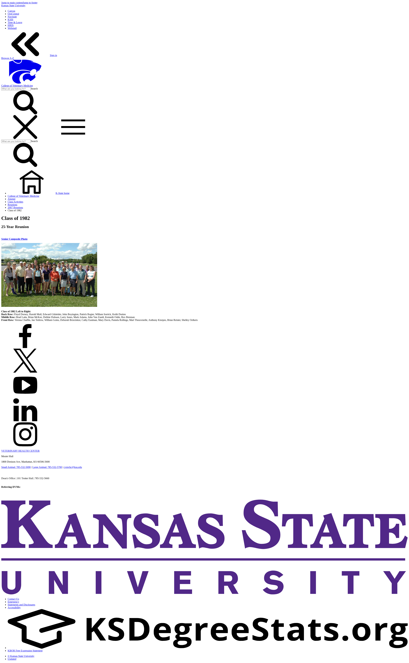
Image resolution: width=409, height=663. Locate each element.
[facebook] (25, 347)
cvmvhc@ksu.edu (73, 467)
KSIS (10, 19)
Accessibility (14, 607)
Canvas (11, 11)
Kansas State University (13, 5)
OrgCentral (13, 13)
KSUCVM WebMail (11, 495)
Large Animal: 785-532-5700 (47, 467)
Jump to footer (30, 2)
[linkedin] (25, 421)
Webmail (12, 28)
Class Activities (15, 201)
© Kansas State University (21, 656)
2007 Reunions (15, 207)
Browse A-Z (7, 58)
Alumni (11, 199)
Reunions (12, 204)
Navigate (12, 16)
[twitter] (25, 371)
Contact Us (13, 599)
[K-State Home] (25, 82)
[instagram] (25, 445)
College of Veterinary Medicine (17, 85)
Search (34, 88)
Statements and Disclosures (21, 604)
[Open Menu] (49, 138)
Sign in (53, 55)
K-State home (62, 193)
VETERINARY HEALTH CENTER (20, 450)
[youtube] (25, 396)
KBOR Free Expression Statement (25, 650)
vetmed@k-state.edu (11, 481)
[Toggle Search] (25, 113)
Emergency (13, 601)
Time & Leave (15, 22)
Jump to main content (12, 2)
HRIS (11, 25)
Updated (12, 659)
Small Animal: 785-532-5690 (16, 467)
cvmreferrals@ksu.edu (32, 487)
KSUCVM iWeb (9, 492)
